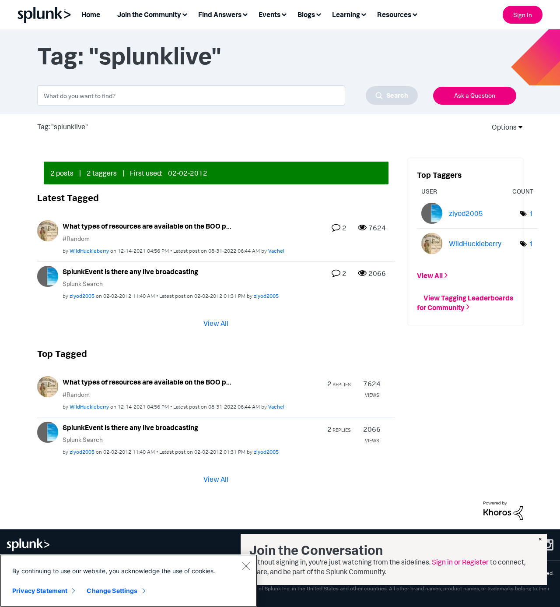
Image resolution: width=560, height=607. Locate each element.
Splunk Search (83, 283)
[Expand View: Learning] (363, 13)
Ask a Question (474, 95)
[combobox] (227, 95)
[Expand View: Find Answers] (245, 13)
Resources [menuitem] (394, 14)
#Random (76, 238)
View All (215, 323)
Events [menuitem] (269, 14)
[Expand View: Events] (284, 13)
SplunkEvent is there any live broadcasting (130, 271)
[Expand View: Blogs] (318, 13)
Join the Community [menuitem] (149, 14)
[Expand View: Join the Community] (184, 13)
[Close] (246, 565)
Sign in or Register (460, 562)
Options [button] (501, 127)
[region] (128, 580)
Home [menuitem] (90, 14)
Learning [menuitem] (346, 14)
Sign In (522, 14)
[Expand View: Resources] (414, 13)
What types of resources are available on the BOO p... (147, 226)
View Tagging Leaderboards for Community (465, 302)
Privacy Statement (39, 590)
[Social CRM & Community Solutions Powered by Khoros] (503, 509)
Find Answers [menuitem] (220, 14)
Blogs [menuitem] (306, 14)
